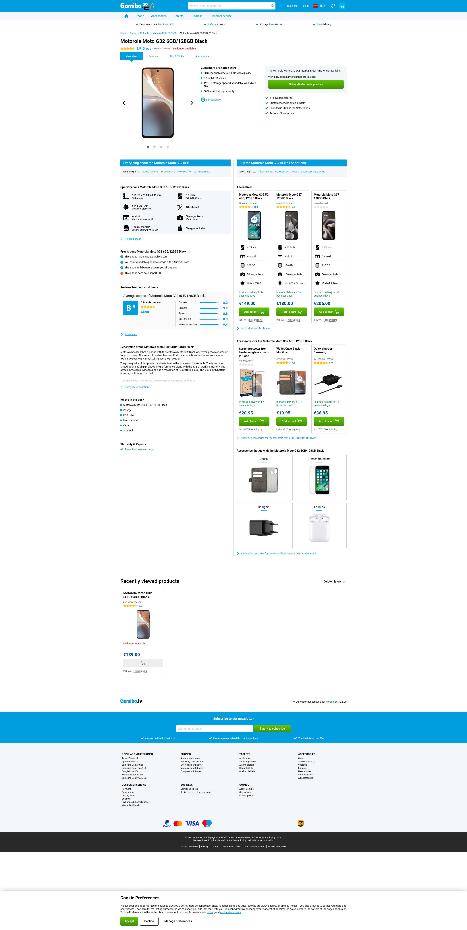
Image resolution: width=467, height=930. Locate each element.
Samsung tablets (247, 761)
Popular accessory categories (308, 171)
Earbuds (302, 768)
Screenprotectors (306, 761)
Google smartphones (191, 771)
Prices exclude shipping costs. (267, 837)
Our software (245, 792)
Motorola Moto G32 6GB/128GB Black (198, 33)
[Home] (126, 16)
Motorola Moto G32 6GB (164, 33)
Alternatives (265, 171)
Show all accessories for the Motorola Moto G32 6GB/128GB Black (278, 438)
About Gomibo (246, 789)
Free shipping (256, 320)
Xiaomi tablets (246, 765)
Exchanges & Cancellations (135, 802)
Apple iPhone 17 (130, 758)
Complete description (137, 387)
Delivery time (128, 795)
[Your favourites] (332, 5)
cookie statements (230, 912)
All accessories (305, 778)
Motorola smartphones (192, 768)
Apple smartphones (190, 758)
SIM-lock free (213, 99)
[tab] (148, 147)
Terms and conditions (254, 846)
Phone (140, 16)
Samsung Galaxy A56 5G (134, 768)
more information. (266, 840)
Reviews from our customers (194, 171)
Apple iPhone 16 (130, 761)
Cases (301, 758)
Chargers (302, 765)
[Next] (191, 103)
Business (196, 16)
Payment (126, 789)
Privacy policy (246, 795)
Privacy (204, 846)
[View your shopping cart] (342, 5)
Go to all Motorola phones (255, 328)
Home (123, 33)
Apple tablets (245, 758)
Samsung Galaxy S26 (132, 765)
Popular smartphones (137, 754)
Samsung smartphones (192, 761)
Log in (305, 5)
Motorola (144, 33)
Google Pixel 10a (130, 771)
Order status (128, 792)
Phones (186, 754)
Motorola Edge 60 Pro (132, 774)
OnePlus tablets (247, 771)
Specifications (150, 171)
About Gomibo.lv (189, 846)
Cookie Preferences (231, 846)
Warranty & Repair (131, 805)
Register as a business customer (196, 792)
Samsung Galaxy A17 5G (134, 778)
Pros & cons (168, 171)
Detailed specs (133, 238)
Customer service (221, 16)
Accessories (159, 16)
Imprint (215, 846)
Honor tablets (246, 768)
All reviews (131, 334)
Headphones (304, 771)
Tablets (178, 16)
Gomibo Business (189, 789)
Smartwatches (305, 774)
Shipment (126, 799)
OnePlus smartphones (191, 765)
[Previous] (124, 103)
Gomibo (244, 784)
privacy (211, 912)
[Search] (272, 6)
